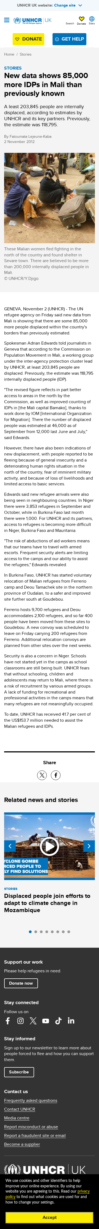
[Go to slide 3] (42, 933)
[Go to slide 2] (37, 933)
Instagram (20, 1020)
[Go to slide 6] (59, 933)
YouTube (45, 1020)
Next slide (89, 846)
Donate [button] (81, 23)
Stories (26, 54)
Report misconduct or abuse (31, 1127)
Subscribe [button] (19, 1072)
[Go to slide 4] (48, 933)
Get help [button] (73, 38)
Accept (50, 1217)
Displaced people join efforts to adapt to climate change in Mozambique (47, 903)
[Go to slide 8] (70, 933)
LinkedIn (71, 1020)
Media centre (16, 1118)
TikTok (58, 1020)
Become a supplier (22, 1144)
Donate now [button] (21, 983)
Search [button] (70, 23)
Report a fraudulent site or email (35, 1136)
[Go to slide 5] (53, 933)
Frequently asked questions (30, 1101)
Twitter (33, 1020)
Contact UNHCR (19, 1109)
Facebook (7, 1020)
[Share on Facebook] (56, 775)
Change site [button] (65, 5)
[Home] (32, 20)
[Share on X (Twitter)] (42, 775)
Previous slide (10, 846)
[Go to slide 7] (64, 933)
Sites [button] (92, 23)
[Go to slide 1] (31, 933)
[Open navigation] (6, 20)
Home (9, 54)
